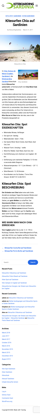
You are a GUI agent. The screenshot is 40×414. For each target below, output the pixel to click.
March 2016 (6, 346)
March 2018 (6, 333)
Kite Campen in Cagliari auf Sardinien (14, 283)
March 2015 (6, 352)
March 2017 (6, 339)
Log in (4, 391)
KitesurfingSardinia (15, 30)
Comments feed (7, 398)
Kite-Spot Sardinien (13, 16)
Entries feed (6, 395)
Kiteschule (5, 375)
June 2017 (5, 336)
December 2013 (7, 356)
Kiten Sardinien (28, 16)
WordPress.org (7, 401)
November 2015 (7, 349)
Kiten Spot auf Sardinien (10, 279)
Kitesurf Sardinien (8, 379)
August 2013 (6, 359)
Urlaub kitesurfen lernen (10, 382)
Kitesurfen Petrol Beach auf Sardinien (14, 276)
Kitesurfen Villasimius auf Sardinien (14, 273)
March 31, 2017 (28, 30)
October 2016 (6, 342)
